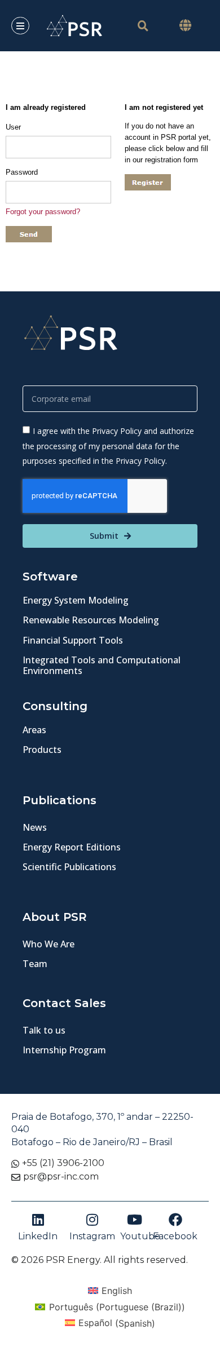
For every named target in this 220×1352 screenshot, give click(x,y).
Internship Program (64, 1050)
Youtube (140, 1236)
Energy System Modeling (76, 600)
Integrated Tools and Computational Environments (102, 665)
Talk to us (44, 1030)
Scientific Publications (69, 867)
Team (35, 964)
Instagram (92, 1236)
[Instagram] (92, 1219)
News (35, 827)
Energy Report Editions (72, 847)
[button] (185, 25)
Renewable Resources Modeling (91, 620)
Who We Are (48, 944)
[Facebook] (175, 1219)
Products (42, 749)
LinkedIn (38, 1236)
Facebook (175, 1236)
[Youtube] (135, 1219)
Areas (34, 730)
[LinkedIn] (38, 1219)
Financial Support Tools (73, 640)
